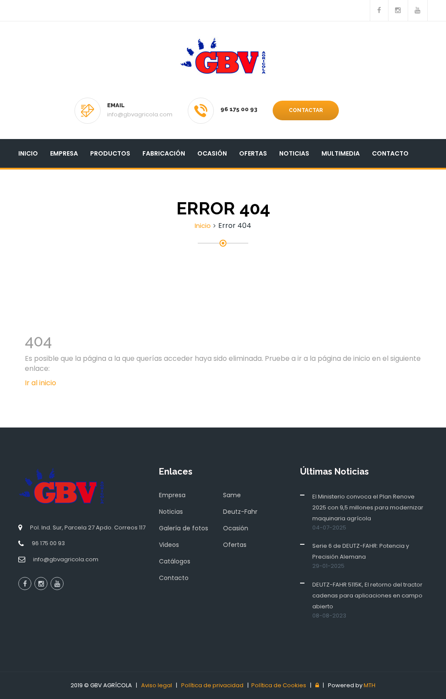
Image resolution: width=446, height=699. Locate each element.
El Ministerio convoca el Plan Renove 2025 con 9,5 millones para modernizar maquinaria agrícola (367, 507)
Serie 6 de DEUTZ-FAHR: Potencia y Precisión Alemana (360, 551)
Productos (110, 153)
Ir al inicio (40, 383)
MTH (369, 685)
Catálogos (174, 561)
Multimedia (340, 153)
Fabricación (163, 153)
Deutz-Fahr (240, 511)
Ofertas (253, 153)
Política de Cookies (278, 685)
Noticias (294, 153)
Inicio (28, 153)
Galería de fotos (183, 528)
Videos (169, 544)
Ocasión (212, 153)
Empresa (64, 153)
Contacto (390, 153)
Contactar (306, 110)
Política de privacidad (212, 685)
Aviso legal (156, 685)
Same (232, 495)
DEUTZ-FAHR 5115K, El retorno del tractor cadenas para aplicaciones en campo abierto (367, 595)
